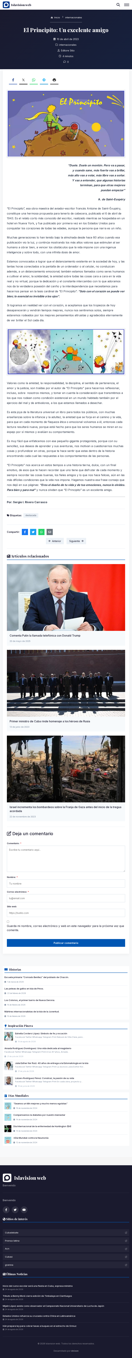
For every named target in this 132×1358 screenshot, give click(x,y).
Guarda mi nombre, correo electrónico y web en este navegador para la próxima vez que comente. (65, 928)
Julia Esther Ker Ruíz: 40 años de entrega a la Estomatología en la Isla (51, 1063)
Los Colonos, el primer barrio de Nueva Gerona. (29, 1000)
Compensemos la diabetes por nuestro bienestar (39, 1114)
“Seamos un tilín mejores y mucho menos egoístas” (40, 1103)
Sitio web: (12, 906)
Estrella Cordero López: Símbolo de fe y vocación (41, 1033)
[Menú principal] (126, 4)
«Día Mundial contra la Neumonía (30, 1137)
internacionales (73, 17)
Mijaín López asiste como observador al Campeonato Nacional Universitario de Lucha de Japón (53, 1306)
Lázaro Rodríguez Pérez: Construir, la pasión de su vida (44, 1078)
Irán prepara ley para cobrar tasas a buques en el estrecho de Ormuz (39, 1326)
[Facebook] (6, 1209)
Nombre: (12, 877)
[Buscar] (118, 5)
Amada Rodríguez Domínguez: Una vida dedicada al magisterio (37, 1048)
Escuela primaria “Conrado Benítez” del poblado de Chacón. (36, 977)
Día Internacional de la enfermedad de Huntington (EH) (42, 1126)
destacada (30, 515)
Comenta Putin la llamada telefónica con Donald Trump (45, 635)
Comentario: (14, 843)
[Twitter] (15, 1209)
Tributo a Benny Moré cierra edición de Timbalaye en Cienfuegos (37, 1296)
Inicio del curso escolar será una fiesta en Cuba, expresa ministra (38, 1285)
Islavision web (21, 5)
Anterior (56, 541)
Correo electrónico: (18, 892)
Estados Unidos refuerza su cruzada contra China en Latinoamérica (39, 1316)
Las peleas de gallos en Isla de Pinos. (24, 988)
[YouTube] (24, 1209)
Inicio (57, 17)
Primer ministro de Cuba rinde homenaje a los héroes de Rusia (50, 721)
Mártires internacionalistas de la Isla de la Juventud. (31, 1011)
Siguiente (74, 541)
